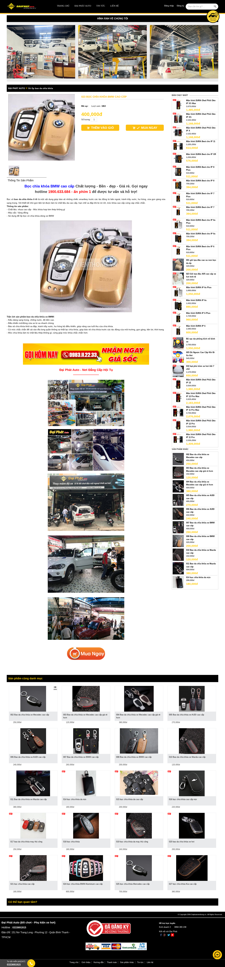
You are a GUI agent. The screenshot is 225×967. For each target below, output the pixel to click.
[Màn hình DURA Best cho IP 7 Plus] (178, 198)
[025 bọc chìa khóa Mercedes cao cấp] (139, 868)
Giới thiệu (86, 962)
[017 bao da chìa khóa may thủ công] (33, 825)
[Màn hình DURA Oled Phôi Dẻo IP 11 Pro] (178, 439)
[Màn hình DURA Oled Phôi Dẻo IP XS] (178, 118)
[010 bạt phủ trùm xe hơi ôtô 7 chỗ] (178, 370)
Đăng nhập (169, 6)
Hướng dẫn (99, 962)
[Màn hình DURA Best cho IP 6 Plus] (178, 251)
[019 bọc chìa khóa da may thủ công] (139, 825)
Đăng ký (180, 6)
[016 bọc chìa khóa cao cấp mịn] (192, 783)
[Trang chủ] (28, 6)
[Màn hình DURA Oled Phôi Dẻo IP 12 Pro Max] (178, 398)
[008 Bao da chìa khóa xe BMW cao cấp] (178, 541)
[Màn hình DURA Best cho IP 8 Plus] (178, 171)
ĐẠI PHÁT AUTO (83, 6)
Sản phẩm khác (127, 962)
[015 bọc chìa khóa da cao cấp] (139, 782)
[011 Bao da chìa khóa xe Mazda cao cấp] (178, 568)
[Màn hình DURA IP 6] (178, 330)
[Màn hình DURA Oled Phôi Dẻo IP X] (178, 132)
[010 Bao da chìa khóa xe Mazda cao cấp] (178, 554)
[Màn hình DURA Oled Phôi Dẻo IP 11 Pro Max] (178, 411)
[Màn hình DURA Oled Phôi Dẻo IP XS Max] (178, 105)
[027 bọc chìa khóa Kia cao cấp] (192, 868)
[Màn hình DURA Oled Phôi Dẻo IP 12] (178, 384)
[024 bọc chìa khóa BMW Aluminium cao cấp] (86, 868)
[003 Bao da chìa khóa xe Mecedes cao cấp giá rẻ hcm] (178, 472)
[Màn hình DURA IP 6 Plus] (178, 317)
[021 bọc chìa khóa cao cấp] (33, 868)
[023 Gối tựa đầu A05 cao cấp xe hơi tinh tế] (178, 278)
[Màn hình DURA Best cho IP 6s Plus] (178, 224)
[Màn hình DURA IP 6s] (178, 305)
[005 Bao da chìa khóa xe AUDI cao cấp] (178, 500)
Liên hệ (114, 6)
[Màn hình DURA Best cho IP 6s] (178, 238)
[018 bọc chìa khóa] (86, 825)
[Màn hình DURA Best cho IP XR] (178, 159)
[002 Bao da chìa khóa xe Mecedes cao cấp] (178, 459)
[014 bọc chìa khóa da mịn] (178, 582)
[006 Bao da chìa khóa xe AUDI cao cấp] (178, 513)
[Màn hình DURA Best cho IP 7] (178, 212)
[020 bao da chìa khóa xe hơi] (192, 825)
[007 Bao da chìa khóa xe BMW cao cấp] (178, 527)
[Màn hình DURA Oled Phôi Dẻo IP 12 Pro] (178, 425)
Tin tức (100, 6)
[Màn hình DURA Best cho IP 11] (178, 146)
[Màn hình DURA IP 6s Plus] (178, 292)
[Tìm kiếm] (215, 6)
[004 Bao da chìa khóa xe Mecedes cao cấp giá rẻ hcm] (178, 486)
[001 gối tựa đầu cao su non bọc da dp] (178, 265)
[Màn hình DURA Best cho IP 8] (178, 185)
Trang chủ (63, 6)
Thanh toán (112, 962)
